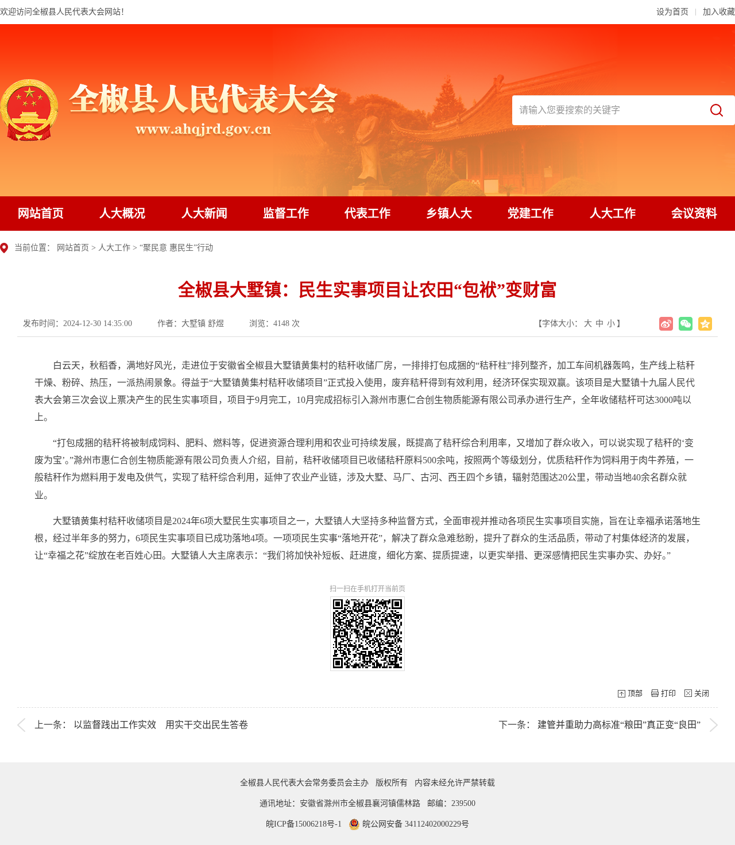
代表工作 (367, 213)
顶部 (635, 693)
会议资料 (694, 213)
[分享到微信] (686, 324)
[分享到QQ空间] (705, 324)
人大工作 (613, 213)
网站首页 (41, 213)
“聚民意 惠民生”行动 (176, 247)
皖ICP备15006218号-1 (304, 824)
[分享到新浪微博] (666, 324)
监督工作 (286, 213)
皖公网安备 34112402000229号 (414, 824)
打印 (668, 693)
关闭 (701, 693)
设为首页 (672, 11)
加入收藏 (719, 11)
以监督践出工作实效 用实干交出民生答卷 (161, 725)
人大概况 (122, 213)
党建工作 (531, 213)
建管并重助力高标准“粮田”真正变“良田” (619, 725)
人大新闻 (204, 213)
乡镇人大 (449, 213)
